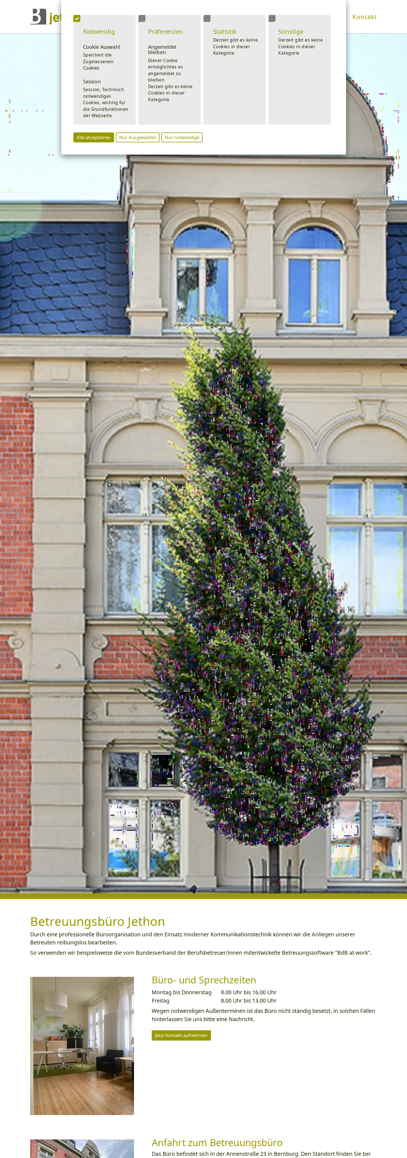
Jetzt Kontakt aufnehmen (181, 1035)
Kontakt (364, 17)
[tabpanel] (203, 463)
